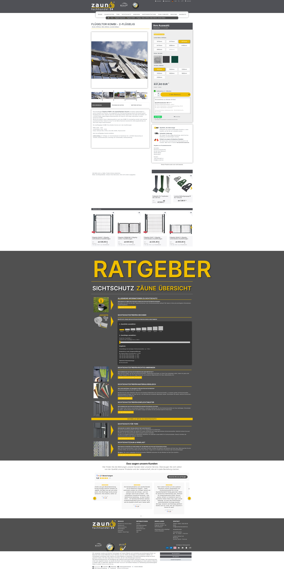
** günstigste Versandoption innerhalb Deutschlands (166, 119)
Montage (174, 14)
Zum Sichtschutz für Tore (125, 438)
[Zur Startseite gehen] (108, 17)
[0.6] (121, 329)
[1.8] (155, 328)
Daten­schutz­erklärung (107, 564)
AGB (137, 532)
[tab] (101, 105)
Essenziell (97, 566)
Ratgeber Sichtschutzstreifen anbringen (129, 377)
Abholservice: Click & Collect (124, 523)
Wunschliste (177, 116)
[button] (94, 498)
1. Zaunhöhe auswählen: (127, 324)
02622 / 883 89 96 (183, 523)
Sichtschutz (126, 14)
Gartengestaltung (149, 14)
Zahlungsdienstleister (125, 566)
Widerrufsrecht (139, 527)
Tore (118, 14)
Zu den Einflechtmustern (125, 412)
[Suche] (178, 1)
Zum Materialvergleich (125, 398)
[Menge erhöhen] (158, 93)
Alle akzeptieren (176, 553)
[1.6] (149, 328)
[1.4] (144, 328)
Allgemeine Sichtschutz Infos (126, 307)
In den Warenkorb (175, 94)
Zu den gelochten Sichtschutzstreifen (129, 454)
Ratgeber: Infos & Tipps (123, 532)
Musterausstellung (122, 527)
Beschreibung (97, 105)
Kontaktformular (177, 529)
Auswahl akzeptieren (176, 559)
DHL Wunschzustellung (101, 568)
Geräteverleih (121, 525)
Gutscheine (120, 530)
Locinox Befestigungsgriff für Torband (182, 197)
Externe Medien (139, 566)
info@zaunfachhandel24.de (180, 526)
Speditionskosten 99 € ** (163, 102)
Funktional (113, 568)
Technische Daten (118, 105)
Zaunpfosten (109, 14)
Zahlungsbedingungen (141, 525)
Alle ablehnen (176, 556)
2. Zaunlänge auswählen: (127, 335)
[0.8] (127, 329)
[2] (160, 328)
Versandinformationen (183, 142)
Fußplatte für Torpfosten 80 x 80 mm (160, 197)
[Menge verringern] (158, 96)
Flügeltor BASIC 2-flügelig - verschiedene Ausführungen (179, 238)
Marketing (113, 566)
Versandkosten (106, 244)
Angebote (182, 14)
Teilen (158, 117)
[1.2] (138, 329)
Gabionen (136, 14)
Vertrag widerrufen (140, 528)
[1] (133, 329)
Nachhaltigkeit (121, 528)
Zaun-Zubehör (163, 14)
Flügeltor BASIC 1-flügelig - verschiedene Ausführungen (101, 238)
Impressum (138, 530)
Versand (138, 523)
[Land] (172, 1)
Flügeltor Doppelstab (120, 17)
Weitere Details (136, 105)
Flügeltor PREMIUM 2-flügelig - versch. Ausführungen (128, 238)
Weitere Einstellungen (123, 568)
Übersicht (175, 288)
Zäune (100, 14)
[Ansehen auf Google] (110, 511)
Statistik (105, 566)
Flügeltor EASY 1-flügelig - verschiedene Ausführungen (153, 238)
